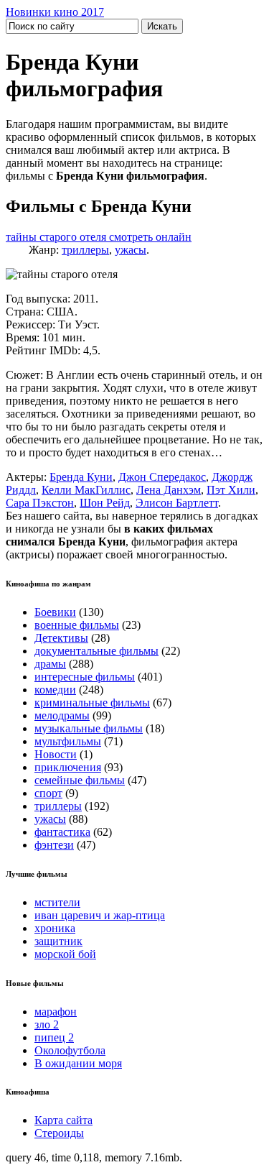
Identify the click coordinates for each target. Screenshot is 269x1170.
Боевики (55, 612)
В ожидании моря (78, 1063)
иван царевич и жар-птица (99, 915)
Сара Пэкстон (40, 503)
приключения (67, 767)
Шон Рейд (105, 503)
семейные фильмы (79, 780)
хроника (54, 928)
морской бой (65, 954)
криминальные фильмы (92, 702)
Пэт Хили (231, 490)
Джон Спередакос (162, 477)
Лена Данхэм (168, 490)
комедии (55, 689)
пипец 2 (54, 1037)
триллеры (85, 250)
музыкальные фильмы (88, 728)
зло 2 (46, 1024)
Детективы (61, 638)
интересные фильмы (84, 677)
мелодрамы (62, 715)
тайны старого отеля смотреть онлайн (99, 237)
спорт (48, 793)
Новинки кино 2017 (55, 12)
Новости (55, 754)
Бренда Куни (81, 477)
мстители (57, 902)
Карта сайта (63, 1120)
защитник (58, 941)
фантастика (62, 832)
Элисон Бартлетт (177, 503)
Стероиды (59, 1133)
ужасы (130, 250)
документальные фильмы (96, 651)
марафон (55, 1011)
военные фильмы (76, 625)
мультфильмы (67, 741)
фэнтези (54, 845)
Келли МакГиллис (86, 490)
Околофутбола (69, 1050)
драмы (50, 664)
